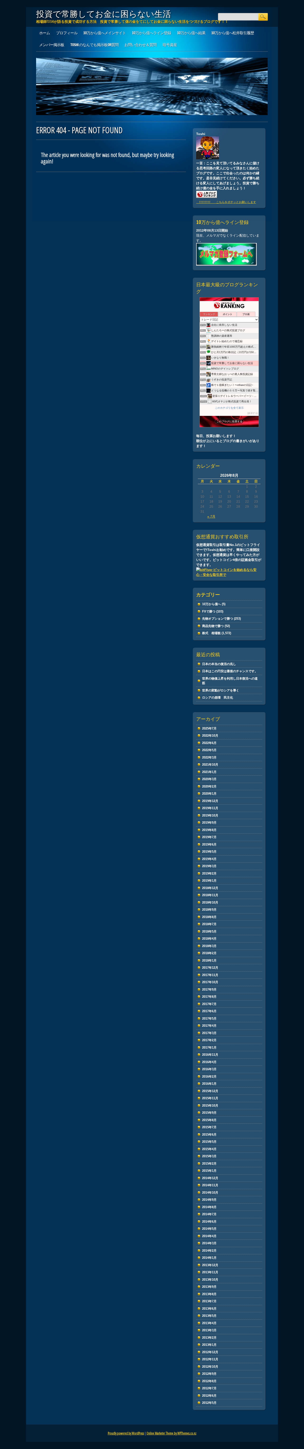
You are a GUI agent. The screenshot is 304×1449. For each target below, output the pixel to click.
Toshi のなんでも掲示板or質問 (94, 44)
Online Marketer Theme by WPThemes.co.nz (171, 1433)
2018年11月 (210, 895)
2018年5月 (209, 931)
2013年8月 (209, 1294)
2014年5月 (209, 1228)
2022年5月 (209, 750)
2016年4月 (209, 1062)
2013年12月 (210, 1265)
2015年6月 (209, 1134)
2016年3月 (209, 1069)
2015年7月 (209, 1127)
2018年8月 (209, 917)
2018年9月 (209, 909)
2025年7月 (209, 728)
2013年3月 (209, 1330)
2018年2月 (209, 953)
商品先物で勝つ (213, 626)
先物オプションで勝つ (217, 618)
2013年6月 (209, 1308)
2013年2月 (209, 1337)
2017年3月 (209, 1033)
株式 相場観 (211, 633)
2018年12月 (210, 888)
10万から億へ (211, 604)
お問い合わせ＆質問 (140, 44)
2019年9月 (209, 822)
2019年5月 (209, 851)
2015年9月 (209, 1112)
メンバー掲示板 (51, 44)
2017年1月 (209, 1047)
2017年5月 (209, 1018)
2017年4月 (209, 1025)
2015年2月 (209, 1163)
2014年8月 (209, 1207)
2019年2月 (209, 873)
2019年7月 (209, 837)
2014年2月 (209, 1250)
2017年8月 (209, 996)
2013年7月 (209, 1301)
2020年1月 (209, 793)
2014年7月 (209, 1214)
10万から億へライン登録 (151, 32)
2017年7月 (209, 1004)
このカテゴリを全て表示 (229, 407)
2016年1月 (209, 1083)
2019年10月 (210, 815)
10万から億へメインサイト (104, 32)
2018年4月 (209, 938)
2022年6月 (209, 743)
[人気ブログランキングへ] (206, 197)
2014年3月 (209, 1243)
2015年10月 (210, 1105)
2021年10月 (210, 764)
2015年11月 (210, 1098)
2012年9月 (209, 1374)
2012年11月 (210, 1359)
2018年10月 (210, 902)
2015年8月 (209, 1120)
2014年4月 (209, 1236)
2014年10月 (210, 1192)
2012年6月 (209, 1395)
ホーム (44, 32)
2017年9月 (209, 989)
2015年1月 (209, 1170)
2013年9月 (209, 1287)
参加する (252, 413)
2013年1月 (209, 1345)
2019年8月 (209, 830)
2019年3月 (209, 866)
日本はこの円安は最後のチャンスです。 (230, 671)
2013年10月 (210, 1279)
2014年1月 (209, 1257)
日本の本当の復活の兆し (219, 664)
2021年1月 (209, 772)
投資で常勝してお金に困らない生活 (103, 14)
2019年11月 (210, 808)
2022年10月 (210, 735)
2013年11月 (210, 1272)
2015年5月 (209, 1141)
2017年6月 (209, 1011)
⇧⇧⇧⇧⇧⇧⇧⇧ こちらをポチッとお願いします (226, 202)
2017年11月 (210, 975)
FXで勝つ (208, 611)
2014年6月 (209, 1221)
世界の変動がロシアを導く (220, 690)
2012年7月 (209, 1388)
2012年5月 (209, 1403)
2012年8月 (209, 1381)
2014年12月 (210, 1178)
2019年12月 (210, 801)
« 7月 (211, 516)
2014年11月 (210, 1185)
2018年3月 (209, 946)
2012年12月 (210, 1352)
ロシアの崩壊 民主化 (217, 697)
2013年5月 (209, 1316)
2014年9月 (209, 1199)
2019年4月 (209, 859)
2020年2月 (209, 786)
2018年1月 (209, 960)
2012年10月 (210, 1366)
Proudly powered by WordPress (126, 1433)
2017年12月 (210, 967)
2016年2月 (209, 1076)
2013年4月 (209, 1323)
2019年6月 (209, 844)
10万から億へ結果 (191, 32)
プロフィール (66, 32)
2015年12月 (210, 1091)
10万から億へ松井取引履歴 (232, 32)
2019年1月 (209, 880)
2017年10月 (210, 982)
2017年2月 (209, 1040)
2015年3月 (209, 1156)
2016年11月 (210, 1054)
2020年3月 (209, 779)
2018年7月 (209, 924)
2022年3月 (209, 757)
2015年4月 (209, 1149)
